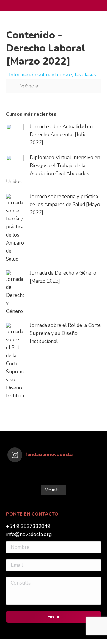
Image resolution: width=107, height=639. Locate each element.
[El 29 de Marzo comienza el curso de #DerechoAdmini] (88, 478)
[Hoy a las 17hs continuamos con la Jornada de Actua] (42, 470)
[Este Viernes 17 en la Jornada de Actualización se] (88, 470)
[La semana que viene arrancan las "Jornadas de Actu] (65, 478)
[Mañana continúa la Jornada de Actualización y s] (19, 478)
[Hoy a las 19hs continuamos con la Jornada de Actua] (65, 470)
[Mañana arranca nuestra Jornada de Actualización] (42, 478)
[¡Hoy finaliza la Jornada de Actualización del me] (19, 470)
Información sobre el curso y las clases (53, 74)
